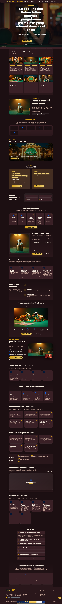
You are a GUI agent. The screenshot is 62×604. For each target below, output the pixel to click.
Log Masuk (36, 40)
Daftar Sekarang (27, 40)
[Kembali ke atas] (59, 598)
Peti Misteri (25, 594)
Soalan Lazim (42, 595)
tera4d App (38, 1)
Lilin (23, 595)
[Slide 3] (32, 159)
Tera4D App (34, 593)
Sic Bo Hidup (47, 1)
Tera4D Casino (42, 596)
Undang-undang (43, 594)
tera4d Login (26, 1)
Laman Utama (20, 1)
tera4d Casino (32, 1)
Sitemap (54, 601)
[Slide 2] (31, 159)
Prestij (43, 1)
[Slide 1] (29, 159)
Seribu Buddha (25, 596)
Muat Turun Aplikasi (17, 357)
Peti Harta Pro (53, 1)
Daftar (33, 590)
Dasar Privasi (42, 593)
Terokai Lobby (48, 51)
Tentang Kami (42, 590)
